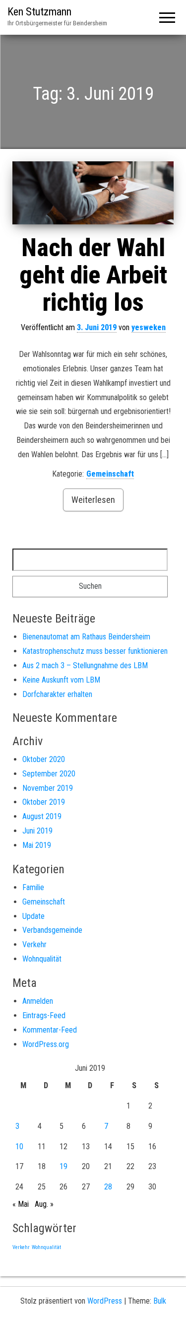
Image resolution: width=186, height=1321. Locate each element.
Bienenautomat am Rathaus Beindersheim (86, 636)
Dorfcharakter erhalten (57, 694)
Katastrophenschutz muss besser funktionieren (95, 651)
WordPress (104, 1301)
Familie (33, 887)
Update (33, 916)
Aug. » (44, 1204)
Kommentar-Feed (49, 1030)
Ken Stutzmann (39, 11)
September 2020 (48, 773)
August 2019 (42, 816)
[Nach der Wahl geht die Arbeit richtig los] (93, 193)
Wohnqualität (42, 959)
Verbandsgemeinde (52, 930)
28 (108, 1186)
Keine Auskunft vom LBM (61, 680)
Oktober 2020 (43, 759)
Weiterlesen (93, 499)
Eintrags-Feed (43, 1015)
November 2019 (47, 788)
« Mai (20, 1204)
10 (19, 1146)
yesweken (148, 327)
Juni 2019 (37, 830)
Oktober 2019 (43, 802)
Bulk (159, 1301)
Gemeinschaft (110, 474)
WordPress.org (45, 1044)
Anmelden (37, 1001)
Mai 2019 (36, 845)
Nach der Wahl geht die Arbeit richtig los (93, 275)
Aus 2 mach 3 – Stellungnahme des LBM (85, 665)
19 (63, 1166)
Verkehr (34, 944)
